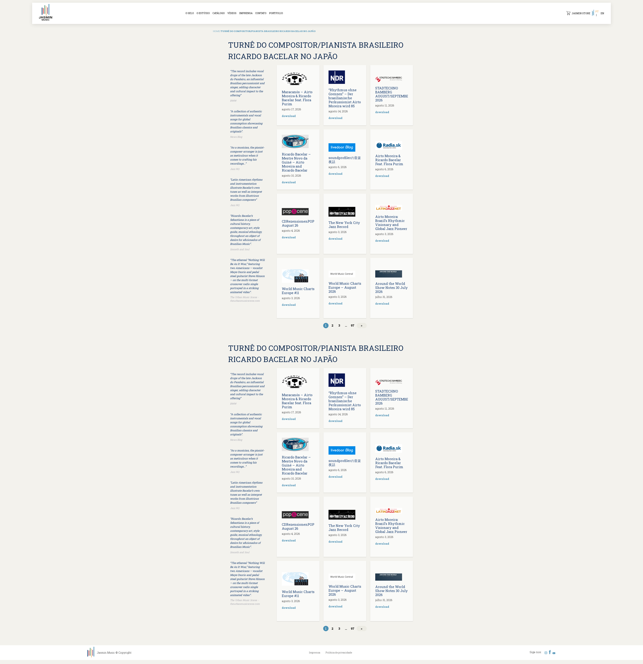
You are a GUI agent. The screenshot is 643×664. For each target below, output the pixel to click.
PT (597, 11)
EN (602, 13)
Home (216, 31)
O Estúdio (203, 13)
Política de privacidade (339, 652)
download (289, 116)
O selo (190, 13)
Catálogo (218, 13)
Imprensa (246, 13)
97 (352, 325)
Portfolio (276, 13)
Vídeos (231, 13)
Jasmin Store (581, 13)
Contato (260, 13)
